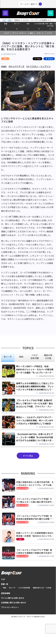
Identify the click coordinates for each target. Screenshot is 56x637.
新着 (5, 23)
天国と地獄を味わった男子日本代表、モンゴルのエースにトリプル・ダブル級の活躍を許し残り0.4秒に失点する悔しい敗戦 (35, 483)
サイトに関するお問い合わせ (12, 598)
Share (50, 58)
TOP (3, 579)
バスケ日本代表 (39, 23)
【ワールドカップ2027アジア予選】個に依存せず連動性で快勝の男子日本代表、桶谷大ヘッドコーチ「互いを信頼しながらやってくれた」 (35, 551)
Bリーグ (17, 23)
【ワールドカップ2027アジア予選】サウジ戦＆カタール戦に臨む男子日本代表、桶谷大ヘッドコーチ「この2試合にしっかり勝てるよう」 (34, 500)
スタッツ (40, 33)
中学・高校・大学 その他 (50, 24)
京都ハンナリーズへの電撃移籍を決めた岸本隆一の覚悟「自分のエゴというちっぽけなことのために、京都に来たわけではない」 (35, 534)
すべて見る (28, 455)
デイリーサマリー (19, 33)
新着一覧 (4, 584)
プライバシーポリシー (10, 607)
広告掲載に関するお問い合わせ (13, 602)
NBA (28, 23)
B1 (20, 539)
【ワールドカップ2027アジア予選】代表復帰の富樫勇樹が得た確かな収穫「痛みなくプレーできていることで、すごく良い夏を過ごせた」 (35, 517)
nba (21, 356)
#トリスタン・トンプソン (38, 66)
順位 (31, 33)
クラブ (49, 33)
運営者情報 (5, 593)
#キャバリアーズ (16, 66)
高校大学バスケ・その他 (42, 588)
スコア (6, 33)
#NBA (4, 66)
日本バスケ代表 (22, 488)
